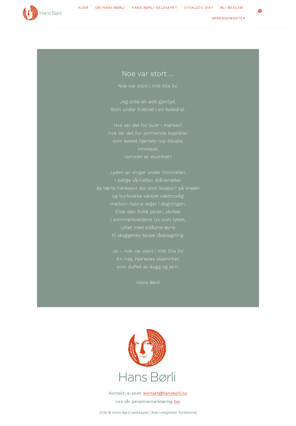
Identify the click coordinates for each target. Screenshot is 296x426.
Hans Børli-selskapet (154, 8)
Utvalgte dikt (198, 8)
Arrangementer (228, 18)
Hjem (83, 8)
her (177, 401)
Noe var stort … (148, 73)
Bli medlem (231, 8)
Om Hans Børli (110, 8)
